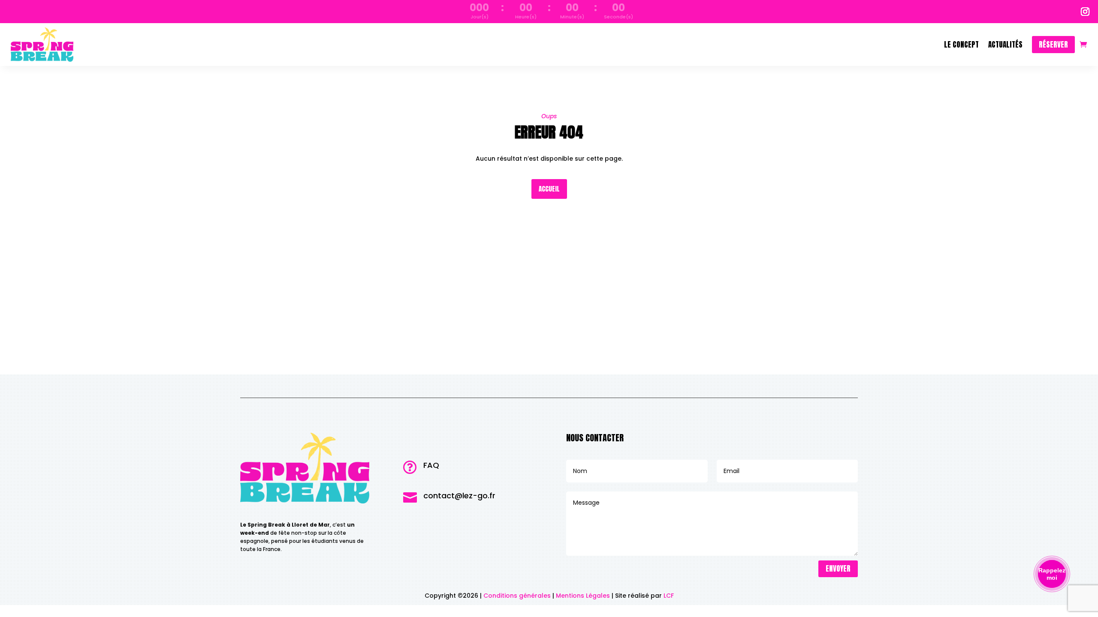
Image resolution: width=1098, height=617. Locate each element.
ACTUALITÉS (1005, 44)
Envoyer (838, 568)
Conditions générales (517, 595)
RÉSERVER (1053, 44)
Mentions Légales (583, 595)
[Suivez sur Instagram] (1085, 11)
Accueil (549, 189)
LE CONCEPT (961, 44)
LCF (669, 595)
